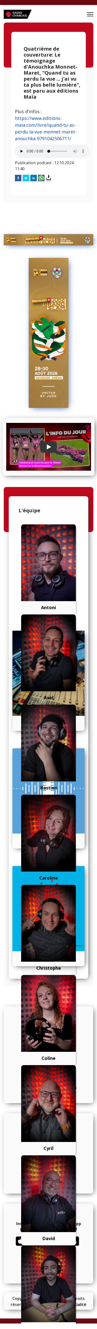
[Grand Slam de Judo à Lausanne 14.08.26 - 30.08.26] (48, 239)
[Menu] (90, 14)
